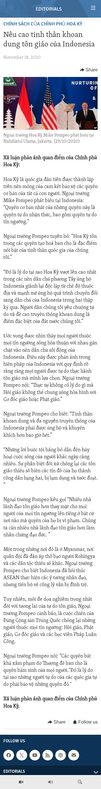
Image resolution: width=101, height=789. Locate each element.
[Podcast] (60, 755)
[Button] (89, 70)
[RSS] (47, 755)
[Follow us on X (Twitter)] (21, 755)
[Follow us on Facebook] (8, 755)
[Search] (80, 782)
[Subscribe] (73, 755)
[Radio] (50, 782)
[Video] (21, 782)
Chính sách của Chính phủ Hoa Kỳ (42, 24)
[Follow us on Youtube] (34, 755)
